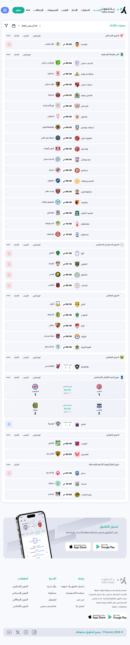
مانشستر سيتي (48, 606)
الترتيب (64, 10)
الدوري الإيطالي (20, 599)
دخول (18, 10)
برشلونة (52, 592)
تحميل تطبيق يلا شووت (72, 586)
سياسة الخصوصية (75, 592)
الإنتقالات (38, 10)
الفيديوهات (52, 10)
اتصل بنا (80, 606)
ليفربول (52, 599)
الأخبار (75, 10)
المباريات (85, 10)
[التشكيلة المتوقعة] (9, 44)
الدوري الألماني (20, 606)
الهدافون (36, 35)
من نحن (80, 599)
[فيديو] (9, 424)
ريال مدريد (51, 586)
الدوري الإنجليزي (20, 586)
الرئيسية (97, 10)
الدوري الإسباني (20, 592)
